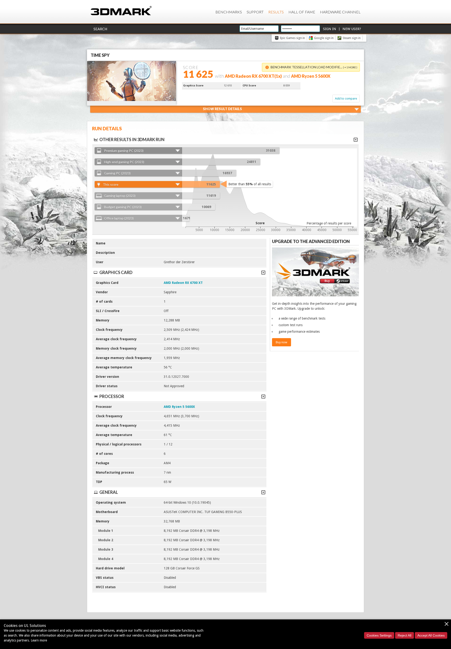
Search (100, 29)
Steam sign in (352, 38)
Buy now (281, 342)
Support (255, 12)
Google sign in (324, 38)
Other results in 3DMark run (131, 139)
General (108, 492)
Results (276, 12)
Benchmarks (228, 12)
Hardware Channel (340, 12)
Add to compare (346, 98)
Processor (111, 396)
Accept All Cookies (431, 635)
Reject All (404, 635)
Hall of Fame (301, 12)
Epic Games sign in (292, 38)
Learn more (39, 640)
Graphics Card (115, 272)
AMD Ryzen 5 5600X (179, 407)
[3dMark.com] (121, 11)
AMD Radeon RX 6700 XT (183, 283)
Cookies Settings (379, 635)
